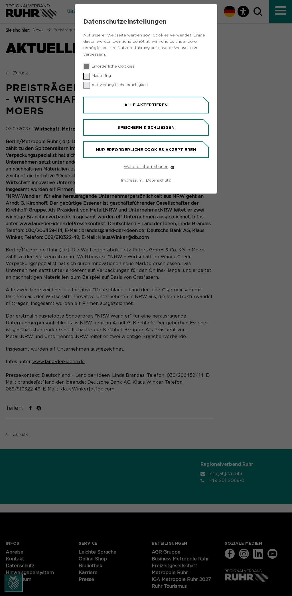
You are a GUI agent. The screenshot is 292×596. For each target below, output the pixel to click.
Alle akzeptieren (146, 105)
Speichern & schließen (146, 127)
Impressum (131, 180)
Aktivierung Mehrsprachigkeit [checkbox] (120, 85)
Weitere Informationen (146, 167)
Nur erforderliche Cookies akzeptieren (146, 149)
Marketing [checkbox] (101, 76)
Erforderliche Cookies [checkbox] (113, 66)
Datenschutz (158, 180)
